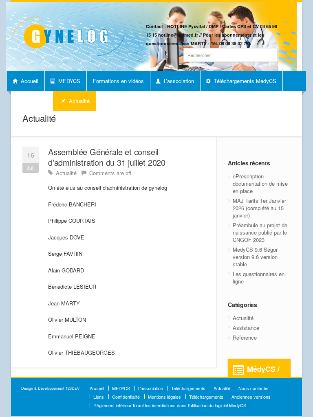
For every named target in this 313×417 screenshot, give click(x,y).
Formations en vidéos (118, 81)
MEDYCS (68, 81)
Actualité (78, 101)
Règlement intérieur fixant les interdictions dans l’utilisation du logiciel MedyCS (169, 405)
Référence (245, 337)
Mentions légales (164, 396)
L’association (178, 81)
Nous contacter (253, 388)
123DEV (72, 388)
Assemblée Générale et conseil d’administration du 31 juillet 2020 (106, 157)
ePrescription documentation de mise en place (260, 183)
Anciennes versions (251, 396)
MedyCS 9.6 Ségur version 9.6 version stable (255, 257)
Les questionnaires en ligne (258, 277)
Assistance (246, 327)
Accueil (28, 81)
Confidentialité (126, 396)
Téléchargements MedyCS (244, 81)
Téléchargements (188, 388)
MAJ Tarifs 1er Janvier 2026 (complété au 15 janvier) (259, 208)
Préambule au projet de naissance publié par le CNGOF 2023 (260, 232)
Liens (98, 396)
